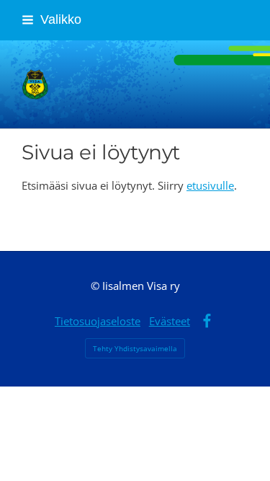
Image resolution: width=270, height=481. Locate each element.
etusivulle (210, 185)
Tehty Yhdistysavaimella (135, 348)
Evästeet (169, 321)
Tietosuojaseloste (97, 321)
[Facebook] (207, 321)
